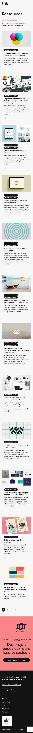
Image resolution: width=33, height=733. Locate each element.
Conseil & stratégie (20, 23)
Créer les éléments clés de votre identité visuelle (14, 399)
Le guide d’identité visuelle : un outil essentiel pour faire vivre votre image (16, 100)
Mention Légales (6, 729)
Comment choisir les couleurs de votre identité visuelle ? (16, 54)
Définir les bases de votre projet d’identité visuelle (16, 201)
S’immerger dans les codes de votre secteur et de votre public (16, 301)
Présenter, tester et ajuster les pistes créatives (16, 446)
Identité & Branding (8, 25)
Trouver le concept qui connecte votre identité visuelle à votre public (16, 350)
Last (15, 610)
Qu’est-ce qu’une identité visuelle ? (15, 151)
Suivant (11, 610)
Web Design (19, 25)
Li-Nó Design (20, 729)
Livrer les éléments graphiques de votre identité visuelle (16, 493)
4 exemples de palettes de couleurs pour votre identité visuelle (15, 589)
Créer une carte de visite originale (14, 541)
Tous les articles (7, 23)
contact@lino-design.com (11, 684)
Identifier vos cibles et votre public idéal (15, 249)
